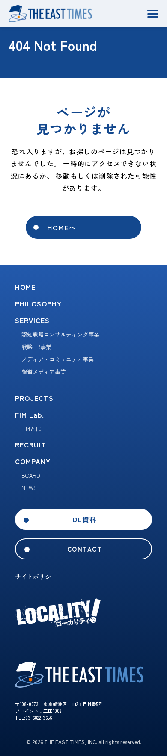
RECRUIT (30, 444)
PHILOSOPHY (38, 303)
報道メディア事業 (43, 372)
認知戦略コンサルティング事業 (60, 334)
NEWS (29, 488)
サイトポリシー (36, 576)
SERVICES (32, 320)
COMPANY (33, 461)
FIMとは (31, 429)
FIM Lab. (29, 414)
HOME (25, 287)
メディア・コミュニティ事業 (57, 359)
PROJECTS (34, 398)
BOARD (30, 475)
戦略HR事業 (36, 347)
